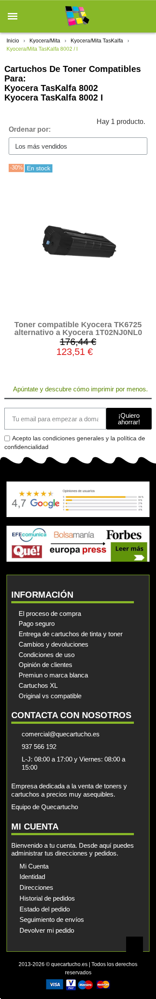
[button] (12, 16)
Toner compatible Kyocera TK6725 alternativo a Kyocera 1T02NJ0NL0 (78, 328)
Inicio (12, 41)
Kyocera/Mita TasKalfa (97, 41)
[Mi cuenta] (129, 16)
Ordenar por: (30, 129)
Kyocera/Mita (44, 41)
